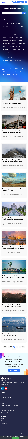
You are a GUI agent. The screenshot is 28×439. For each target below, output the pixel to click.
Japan (22, 26)
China (7, 23)
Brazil (4, 35)
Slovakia (12, 46)
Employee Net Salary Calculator (8, 408)
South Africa (19, 52)
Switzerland (16, 57)
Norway (4, 57)
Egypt (18, 49)
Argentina (17, 55)
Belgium (11, 60)
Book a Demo (13, 370)
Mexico (15, 32)
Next (23, 346)
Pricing (3, 418)
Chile (23, 55)
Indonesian (9, 35)
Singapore (5, 37)
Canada (18, 23)
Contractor (5, 77)
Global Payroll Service (16, 71)
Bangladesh (5, 49)
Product (3, 392)
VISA (13, 74)
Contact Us (4, 423)
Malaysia (5, 32)
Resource (3, 403)
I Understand (15, 437)
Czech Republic (12, 43)
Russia (19, 35)
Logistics (22, 68)
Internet (16, 68)
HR (8, 71)
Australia (11, 37)
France (11, 26)
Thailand (5, 29)
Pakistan (5, 43)
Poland (20, 32)
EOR (3, 74)
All (3, 23)
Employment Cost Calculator (8, 410)
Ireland (10, 29)
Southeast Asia (21, 43)
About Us (3, 421)
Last (14, 349)
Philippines (5, 40)
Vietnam (20, 29)
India (15, 29)
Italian (17, 37)
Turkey (10, 32)
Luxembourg (6, 52)
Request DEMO (21, 2)
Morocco (11, 55)
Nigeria (12, 52)
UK (15, 35)
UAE (21, 37)
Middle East (5, 46)
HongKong (5, 60)
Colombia (5, 55)
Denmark (18, 46)
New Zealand (13, 40)
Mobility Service (5, 400)
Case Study (4, 416)
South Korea (5, 26)
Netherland (13, 49)
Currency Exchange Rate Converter (9, 405)
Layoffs (17, 74)
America (12, 23)
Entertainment (9, 68)
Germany (17, 26)
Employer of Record (6, 395)
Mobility (8, 74)
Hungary (20, 40)
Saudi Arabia (18, 60)
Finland (10, 57)
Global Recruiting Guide (7, 413)
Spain (23, 49)
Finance (4, 71)
